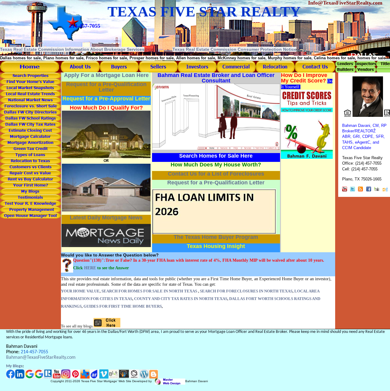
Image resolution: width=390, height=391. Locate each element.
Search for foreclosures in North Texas (246, 291)
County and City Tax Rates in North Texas (180, 298)
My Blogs (14, 366)
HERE (90, 268)
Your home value (80, 291)
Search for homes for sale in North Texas (149, 291)
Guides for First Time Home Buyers (122, 306)
